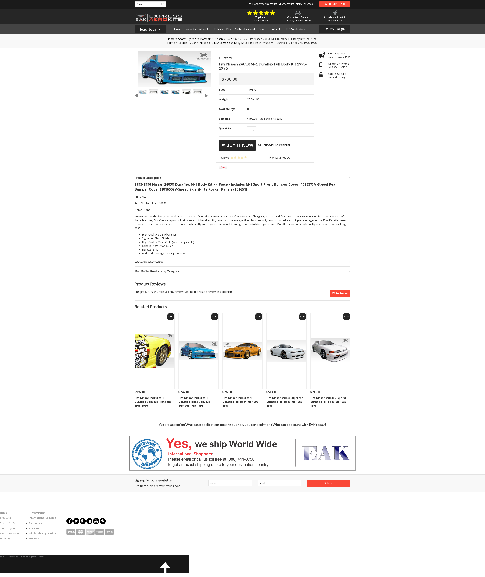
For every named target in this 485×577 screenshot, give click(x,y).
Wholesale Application (42, 533)
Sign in (250, 3)
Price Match (36, 528)
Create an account (267, 3)
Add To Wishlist (279, 145)
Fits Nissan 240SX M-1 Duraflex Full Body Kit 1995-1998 (240, 401)
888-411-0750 (336, 4)
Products (5, 518)
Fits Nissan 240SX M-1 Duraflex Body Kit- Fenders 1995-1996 (153, 401)
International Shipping (42, 518)
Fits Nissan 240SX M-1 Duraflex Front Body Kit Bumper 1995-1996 (194, 401)
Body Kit (205, 39)
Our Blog (5, 538)
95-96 (241, 39)
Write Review (340, 293)
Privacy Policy (37, 512)
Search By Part (187, 39)
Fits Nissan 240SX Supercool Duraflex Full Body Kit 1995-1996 (285, 401)
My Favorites (306, 3)
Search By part (9, 528)
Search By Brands (10, 533)
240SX (230, 39)
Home (170, 39)
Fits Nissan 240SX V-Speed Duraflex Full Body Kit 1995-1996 (328, 401)
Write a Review (280, 157)
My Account (287, 3)
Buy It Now (239, 145)
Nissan (218, 39)
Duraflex (225, 58)
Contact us (35, 523)
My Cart (337, 29)
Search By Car (187, 43)
